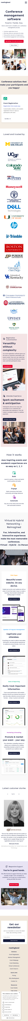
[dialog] (11, 1005)
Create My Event (7, 366)
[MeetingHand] (14, 948)
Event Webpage (14, 960)
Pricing (14, 975)
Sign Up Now (14, 41)
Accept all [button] (6, 1015)
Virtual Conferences (14, 966)
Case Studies (14, 988)
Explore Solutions (13, 599)
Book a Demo (14, 45)
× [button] (19, 992)
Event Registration (14, 954)
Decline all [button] (15, 1015)
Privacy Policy (12, 999)
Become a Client (14, 884)
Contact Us (14, 981)
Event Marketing (14, 963)
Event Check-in (14, 968)
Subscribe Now (14, 940)
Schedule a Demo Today (9, 419)
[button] (11, 1017)
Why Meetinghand (14, 978)
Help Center (14, 990)
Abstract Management (14, 957)
